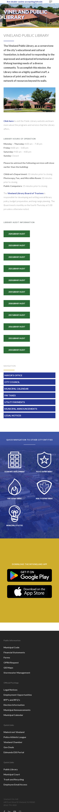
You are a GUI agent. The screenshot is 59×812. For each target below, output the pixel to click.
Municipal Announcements (20, 408)
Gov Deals (9, 747)
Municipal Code (11, 647)
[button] (50, 1)
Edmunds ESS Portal (14, 752)
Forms (7, 657)
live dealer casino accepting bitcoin (24, 1)
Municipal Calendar (16, 388)
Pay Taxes (10, 395)
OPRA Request (11, 662)
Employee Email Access (15, 784)
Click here (9, 121)
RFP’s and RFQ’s (12, 699)
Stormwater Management (17, 672)
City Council (12, 382)
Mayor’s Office (13, 375)
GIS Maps (8, 667)
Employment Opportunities (18, 694)
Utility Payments (14, 402)
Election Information (14, 705)
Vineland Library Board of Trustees (26, 193)
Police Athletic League (15, 737)
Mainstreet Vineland (14, 732)
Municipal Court (12, 774)
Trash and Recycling (14, 779)
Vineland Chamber (13, 742)
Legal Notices (12, 415)
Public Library (11, 769)
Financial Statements (14, 652)
